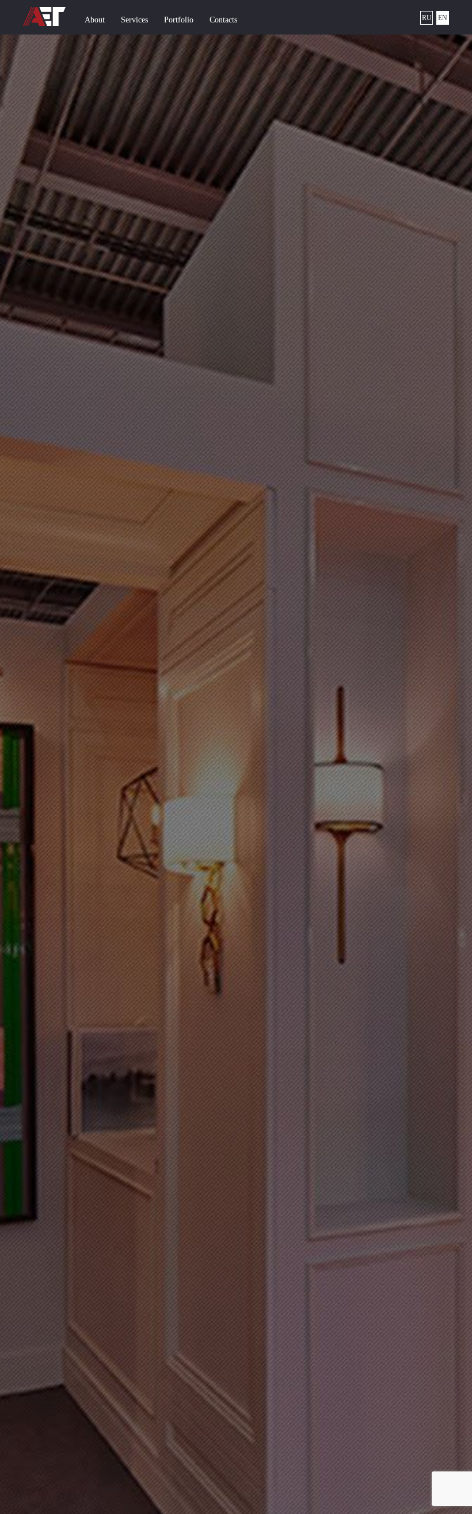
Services (134, 20)
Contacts (223, 20)
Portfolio (178, 20)
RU (427, 18)
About (95, 20)
